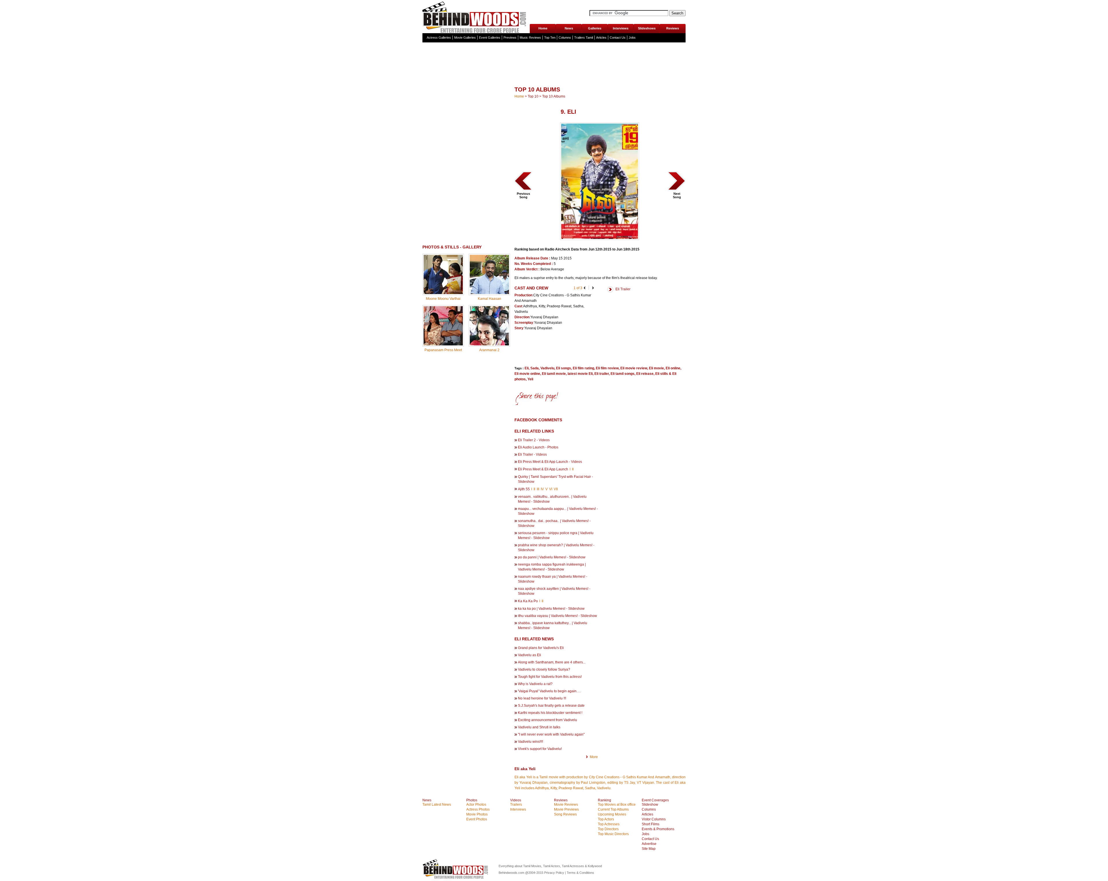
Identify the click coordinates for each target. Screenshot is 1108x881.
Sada (534, 368)
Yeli (530, 379)
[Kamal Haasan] (489, 293)
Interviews (620, 28)
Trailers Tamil (583, 37)
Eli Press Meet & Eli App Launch (543, 469)
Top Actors (606, 819)
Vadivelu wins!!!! (530, 742)
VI (550, 489)
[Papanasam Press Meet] (443, 344)
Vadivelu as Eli (529, 655)
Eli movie (656, 368)
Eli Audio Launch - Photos (538, 447)
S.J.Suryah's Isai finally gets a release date (551, 706)
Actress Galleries (439, 37)
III (538, 489)
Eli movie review (633, 368)
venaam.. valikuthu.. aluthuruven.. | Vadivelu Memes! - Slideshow (552, 499)
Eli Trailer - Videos (532, 454)
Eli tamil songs (623, 374)
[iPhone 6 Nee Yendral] (523, 191)
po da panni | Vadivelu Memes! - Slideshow (551, 557)
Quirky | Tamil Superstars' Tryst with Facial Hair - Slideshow (555, 479)
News (569, 28)
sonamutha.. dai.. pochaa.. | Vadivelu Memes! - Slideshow (554, 523)
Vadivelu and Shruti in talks (539, 727)
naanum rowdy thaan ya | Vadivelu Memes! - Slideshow (552, 579)
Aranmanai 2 (489, 350)
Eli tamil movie (554, 374)
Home (542, 28)
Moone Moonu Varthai (443, 299)
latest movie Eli (580, 374)
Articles (601, 37)
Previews (510, 37)
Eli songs (563, 368)
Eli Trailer (622, 289)
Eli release (645, 374)
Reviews (672, 28)
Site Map (649, 849)
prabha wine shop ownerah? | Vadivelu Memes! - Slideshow (556, 547)
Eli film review (607, 368)
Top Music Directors (613, 834)
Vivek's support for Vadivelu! (540, 749)
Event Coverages (655, 800)
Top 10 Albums (553, 96)
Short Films (650, 824)
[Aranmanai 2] (489, 344)
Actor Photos (476, 805)
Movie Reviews (566, 805)
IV (542, 489)
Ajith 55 (524, 489)
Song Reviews (565, 814)
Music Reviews (530, 37)
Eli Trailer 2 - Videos (534, 440)
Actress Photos (478, 809)
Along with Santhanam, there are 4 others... (551, 662)
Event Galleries (489, 37)
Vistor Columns (654, 819)
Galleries (594, 28)
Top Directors (608, 829)
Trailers (516, 805)
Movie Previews (566, 809)
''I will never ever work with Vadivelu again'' (551, 734)
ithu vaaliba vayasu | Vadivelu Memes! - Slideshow (557, 616)
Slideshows (647, 28)
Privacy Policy (554, 872)
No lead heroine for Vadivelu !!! (542, 698)
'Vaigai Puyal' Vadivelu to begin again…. (549, 691)
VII (556, 489)
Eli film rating (583, 368)
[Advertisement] (554, 76)
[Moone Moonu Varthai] (443, 293)
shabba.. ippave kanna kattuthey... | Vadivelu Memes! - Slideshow (552, 625)
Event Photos (476, 819)
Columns (565, 37)
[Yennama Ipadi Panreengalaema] (676, 191)
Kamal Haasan (489, 299)
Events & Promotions (658, 829)
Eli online (673, 368)
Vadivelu (547, 368)
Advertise (649, 844)
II (573, 469)
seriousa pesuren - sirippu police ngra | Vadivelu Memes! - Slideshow (556, 535)
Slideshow (650, 805)
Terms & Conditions (580, 872)
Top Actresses (608, 824)
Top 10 (533, 96)
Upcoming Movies (612, 814)
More (594, 757)
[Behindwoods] (475, 16)
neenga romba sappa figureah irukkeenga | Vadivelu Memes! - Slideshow (552, 566)
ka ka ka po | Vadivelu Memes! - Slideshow (551, 609)
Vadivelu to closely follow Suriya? (544, 669)
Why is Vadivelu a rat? (535, 684)
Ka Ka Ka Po (528, 601)
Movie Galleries (465, 37)
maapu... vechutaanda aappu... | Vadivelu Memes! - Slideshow (558, 511)
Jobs (632, 37)
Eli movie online (527, 374)
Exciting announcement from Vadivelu (547, 720)
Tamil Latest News (436, 805)
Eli (527, 368)
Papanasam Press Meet (443, 350)
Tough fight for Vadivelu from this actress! (550, 677)
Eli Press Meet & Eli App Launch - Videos (550, 462)
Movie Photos (477, 814)
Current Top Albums (613, 809)
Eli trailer (601, 374)
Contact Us (618, 37)
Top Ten (549, 37)
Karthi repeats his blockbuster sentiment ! (550, 713)
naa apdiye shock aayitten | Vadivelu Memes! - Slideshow (554, 591)
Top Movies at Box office (617, 805)
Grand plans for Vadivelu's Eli (541, 648)
